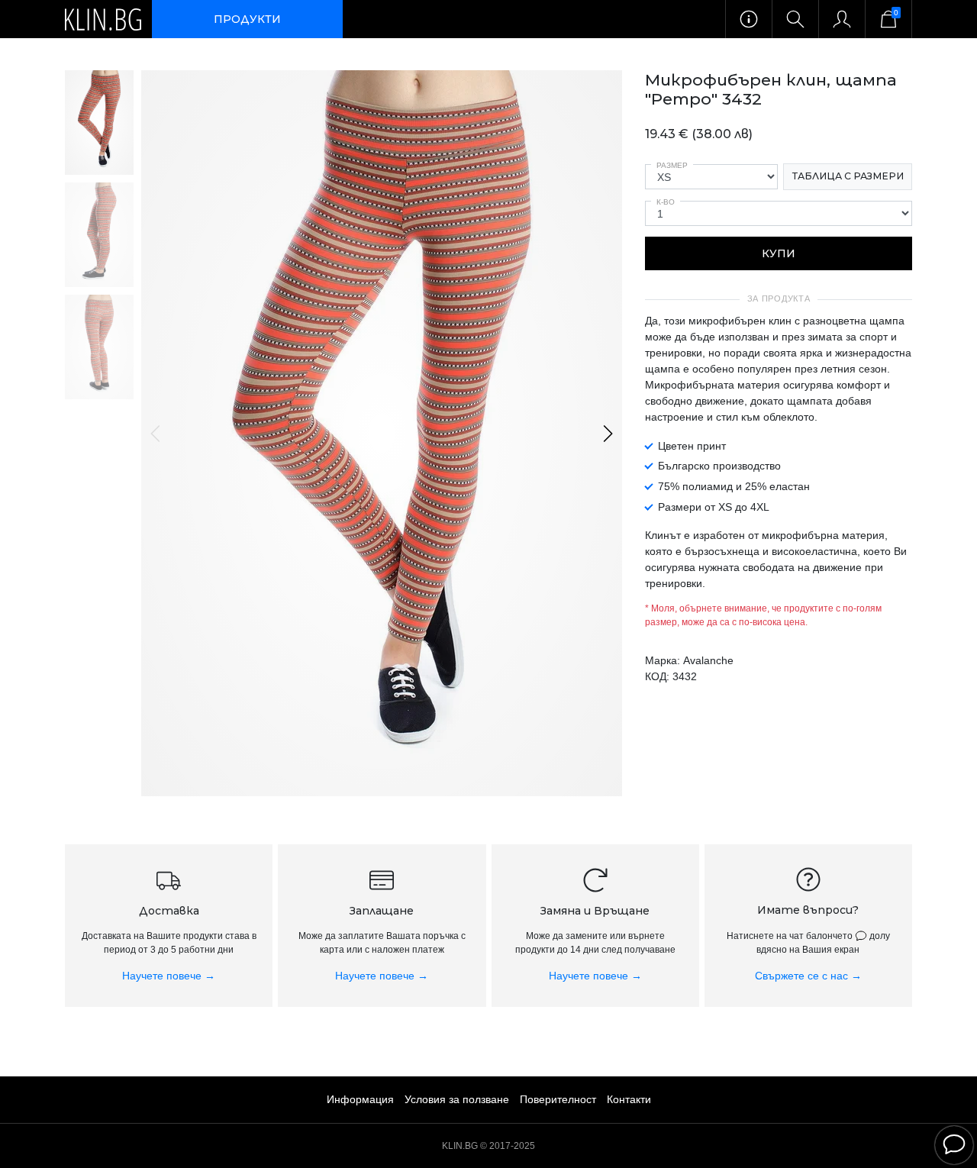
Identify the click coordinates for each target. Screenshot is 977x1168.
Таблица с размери (848, 176)
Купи (778, 253)
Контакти (629, 1099)
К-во (665, 202)
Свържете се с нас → (808, 976)
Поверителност (558, 1099)
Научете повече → (168, 976)
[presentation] (156, 433)
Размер (672, 165)
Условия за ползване (457, 1099)
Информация (360, 1099)
